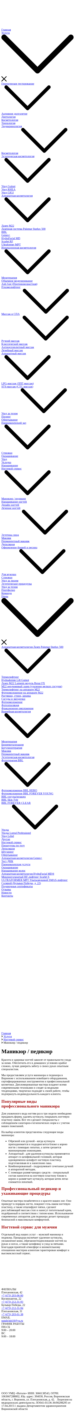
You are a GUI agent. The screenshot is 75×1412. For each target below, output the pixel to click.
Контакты (7, 895)
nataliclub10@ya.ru (12, 1320)
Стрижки (6, 452)
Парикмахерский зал (13, 422)
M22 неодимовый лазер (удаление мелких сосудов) (31, 686)
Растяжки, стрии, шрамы (16, 695)
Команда (6, 593)
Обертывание (9, 419)
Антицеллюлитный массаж (17, 347)
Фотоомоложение (11, 702)
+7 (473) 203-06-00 (12, 1295)
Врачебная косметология (16, 711)
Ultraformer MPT (11, 244)
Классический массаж (14, 344)
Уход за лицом (9, 580)
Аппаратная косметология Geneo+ (21, 858)
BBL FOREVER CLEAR (16, 802)
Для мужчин (8, 574)
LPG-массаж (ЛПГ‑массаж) (17, 383)
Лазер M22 (7, 225)
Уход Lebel (7, 836)
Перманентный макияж (15, 541)
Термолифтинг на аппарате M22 (20, 689)
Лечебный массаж (12, 350)
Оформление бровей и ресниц (19, 547)
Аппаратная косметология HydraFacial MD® (27, 873)
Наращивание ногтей (14, 501)
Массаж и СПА (10, 314)
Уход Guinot (8, 186)
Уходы (5, 829)
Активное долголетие (14, 113)
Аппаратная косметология (17, 195)
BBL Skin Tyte (9, 799)
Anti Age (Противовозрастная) (19, 284)
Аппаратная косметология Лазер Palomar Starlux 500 (32, 646)
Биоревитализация (12, 744)
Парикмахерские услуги (15, 864)
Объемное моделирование (17, 280)
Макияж (6, 538)
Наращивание (9, 465)
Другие (5, 839)
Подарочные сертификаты (17, 886)
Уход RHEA (8, 189)
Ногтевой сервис (11, 468)
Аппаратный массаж (13, 353)
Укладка (6, 462)
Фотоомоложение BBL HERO (19, 790)
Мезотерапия (9, 277)
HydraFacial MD (10, 238)
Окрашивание (9, 456)
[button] (37, 1018)
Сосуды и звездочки (13, 698)
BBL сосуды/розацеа (13, 796)
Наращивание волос (13, 870)
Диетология (8, 116)
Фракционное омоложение (17, 708)
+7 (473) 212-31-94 (12, 1308)
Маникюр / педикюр (13, 498)
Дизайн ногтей (10, 504)
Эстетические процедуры (16, 583)
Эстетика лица (10, 534)
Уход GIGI (7, 192)
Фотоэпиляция (10, 705)
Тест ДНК (7, 861)
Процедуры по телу (13, 845)
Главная (6, 29)
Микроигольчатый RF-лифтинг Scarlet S (25, 876)
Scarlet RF (7, 241)
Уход (4, 459)
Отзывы (6, 889)
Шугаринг (7, 851)
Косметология (9, 119)
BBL (4, 232)
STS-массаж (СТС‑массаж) (17, 386)
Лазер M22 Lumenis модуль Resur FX (23, 683)
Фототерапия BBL (12, 760)
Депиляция (8, 544)
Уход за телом (9, 413)
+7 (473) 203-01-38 (12, 1314)
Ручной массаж (10, 340)
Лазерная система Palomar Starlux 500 (23, 228)
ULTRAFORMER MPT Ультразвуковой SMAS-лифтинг (34, 880)
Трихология (8, 123)
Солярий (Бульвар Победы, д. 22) (21, 883)
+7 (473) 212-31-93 (12, 1301)
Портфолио (8, 590)
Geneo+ (5, 235)
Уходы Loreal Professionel (16, 832)
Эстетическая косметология (17, 156)
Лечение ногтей (10, 508)
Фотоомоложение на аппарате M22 (22, 692)
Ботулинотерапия (11, 747)
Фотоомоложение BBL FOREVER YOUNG (27, 793)
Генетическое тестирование (17, 83)
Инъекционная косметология (18, 247)
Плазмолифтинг (11, 287)
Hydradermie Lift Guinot (15, 680)
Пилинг (6, 416)
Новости (6, 892)
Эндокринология (11, 126)
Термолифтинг (10, 676)
